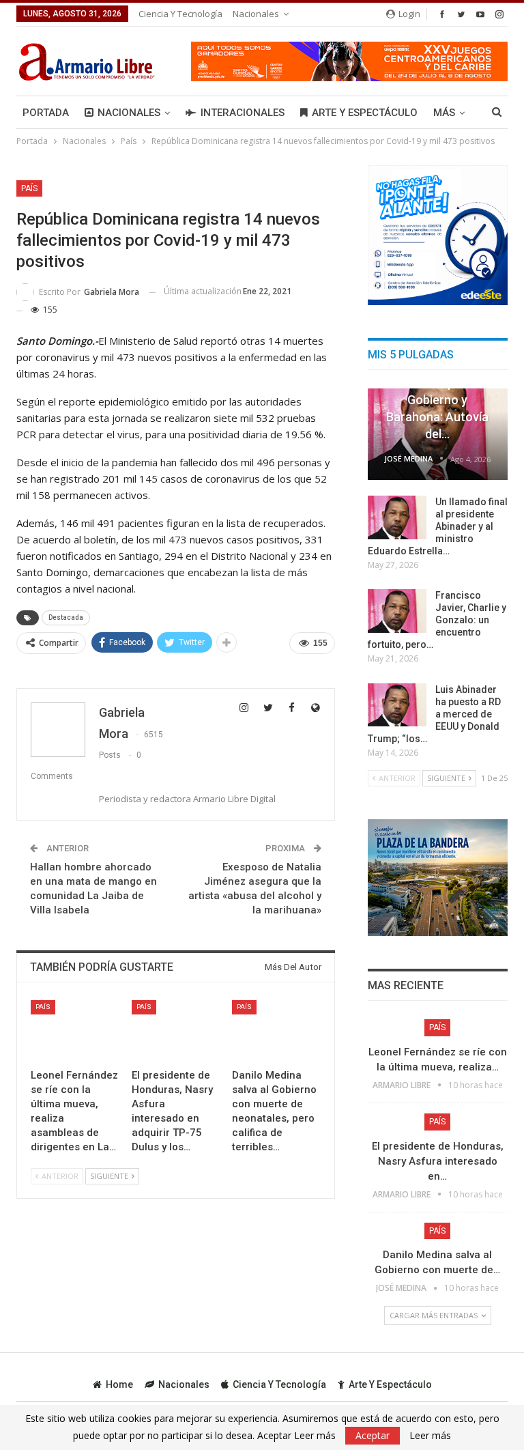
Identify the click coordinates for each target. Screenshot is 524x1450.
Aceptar (372, 1435)
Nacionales (256, 14)
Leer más (430, 1435)
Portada (46, 112)
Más (444, 112)
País (29, 188)
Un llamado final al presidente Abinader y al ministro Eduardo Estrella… (438, 526)
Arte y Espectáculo (365, 112)
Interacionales (243, 112)
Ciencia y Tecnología (180, 14)
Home (119, 1384)
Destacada (65, 617)
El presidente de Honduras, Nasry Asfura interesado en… (438, 1161)
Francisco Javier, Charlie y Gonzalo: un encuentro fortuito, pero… (437, 620)
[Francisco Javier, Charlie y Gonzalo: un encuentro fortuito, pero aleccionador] (397, 611)
